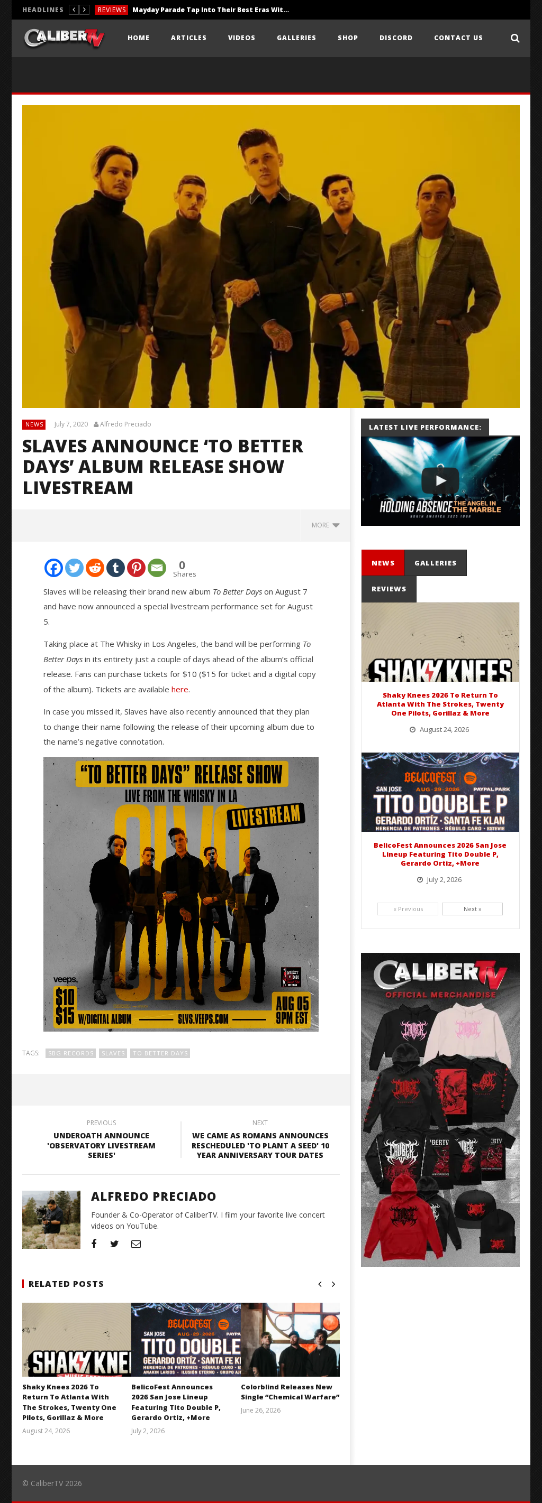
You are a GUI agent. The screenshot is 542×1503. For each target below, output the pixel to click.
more (322, 525)
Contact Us (458, 37)
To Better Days (160, 1053)
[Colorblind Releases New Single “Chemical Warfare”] (308, 1353)
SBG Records (71, 1053)
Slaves (113, 1053)
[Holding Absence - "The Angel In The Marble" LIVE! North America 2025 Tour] (440, 481)
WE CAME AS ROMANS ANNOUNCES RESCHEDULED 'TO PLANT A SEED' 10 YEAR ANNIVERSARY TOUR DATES (260, 1140)
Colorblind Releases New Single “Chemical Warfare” (290, 1392)
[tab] (383, 563)
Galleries (297, 37)
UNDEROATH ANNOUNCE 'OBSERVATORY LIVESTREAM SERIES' (101, 1140)
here (179, 689)
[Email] (157, 568)
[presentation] (382, 563)
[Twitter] (74, 568)
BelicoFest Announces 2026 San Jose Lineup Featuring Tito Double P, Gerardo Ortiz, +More (176, 1402)
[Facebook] (53, 568)
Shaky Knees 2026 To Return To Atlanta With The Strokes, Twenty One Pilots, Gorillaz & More (69, 1402)
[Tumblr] (115, 568)
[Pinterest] (136, 568)
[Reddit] (95, 568)
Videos (242, 37)
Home (139, 37)
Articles (189, 37)
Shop (348, 37)
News (34, 424)
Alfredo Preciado (125, 424)
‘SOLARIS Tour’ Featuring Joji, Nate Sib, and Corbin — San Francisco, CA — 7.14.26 (237, 9)
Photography (124, 9)
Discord (396, 37)
